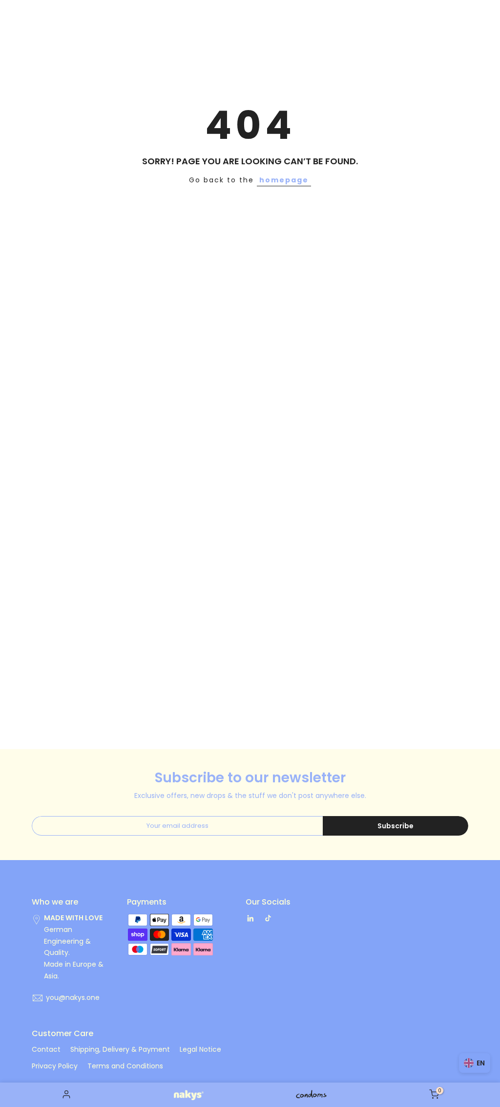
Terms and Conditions (125, 1066)
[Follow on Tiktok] (268, 918)
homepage (284, 180)
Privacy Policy (55, 1066)
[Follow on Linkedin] (250, 918)
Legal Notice (200, 1049)
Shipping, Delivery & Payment (120, 1049)
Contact (46, 1049)
